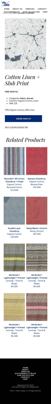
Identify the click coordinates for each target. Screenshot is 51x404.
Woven (30, 98)
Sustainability (12, 12)
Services (30, 9)
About (25, 369)
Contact (42, 9)
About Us (17, 9)
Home (7, 9)
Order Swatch (23, 118)
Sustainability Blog (25, 373)
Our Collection (31, 12)
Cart (45, 12)
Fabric (23, 98)
